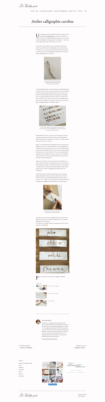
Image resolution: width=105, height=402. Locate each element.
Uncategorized (21, 376)
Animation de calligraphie (60, 11)
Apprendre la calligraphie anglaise (25, 363)
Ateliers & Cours (73, 11)
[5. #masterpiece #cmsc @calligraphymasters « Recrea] (45, 365)
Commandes (21, 369)
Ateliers (20, 365)
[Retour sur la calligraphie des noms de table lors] (45, 379)
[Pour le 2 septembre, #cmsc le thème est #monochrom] (45, 372)
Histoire (20, 371)
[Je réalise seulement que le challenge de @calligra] (52, 372)
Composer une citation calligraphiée (53, 293)
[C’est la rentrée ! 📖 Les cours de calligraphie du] (59, 372)
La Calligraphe (28, 6)
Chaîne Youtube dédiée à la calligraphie (53, 286)
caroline (57, 276)
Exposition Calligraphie (51, 300)
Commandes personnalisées (46, 11)
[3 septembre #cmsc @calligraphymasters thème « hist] (59, 365)
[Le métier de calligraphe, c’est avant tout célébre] (59, 379)
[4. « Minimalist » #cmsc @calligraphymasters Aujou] (52, 365)
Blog (37, 11)
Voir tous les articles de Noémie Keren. (49, 339)
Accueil (32, 11)
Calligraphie (21, 367)
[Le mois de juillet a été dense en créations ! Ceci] (52, 379)
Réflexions (21, 373)
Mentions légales (81, 396)
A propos (80, 11)
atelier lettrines (51, 36)
